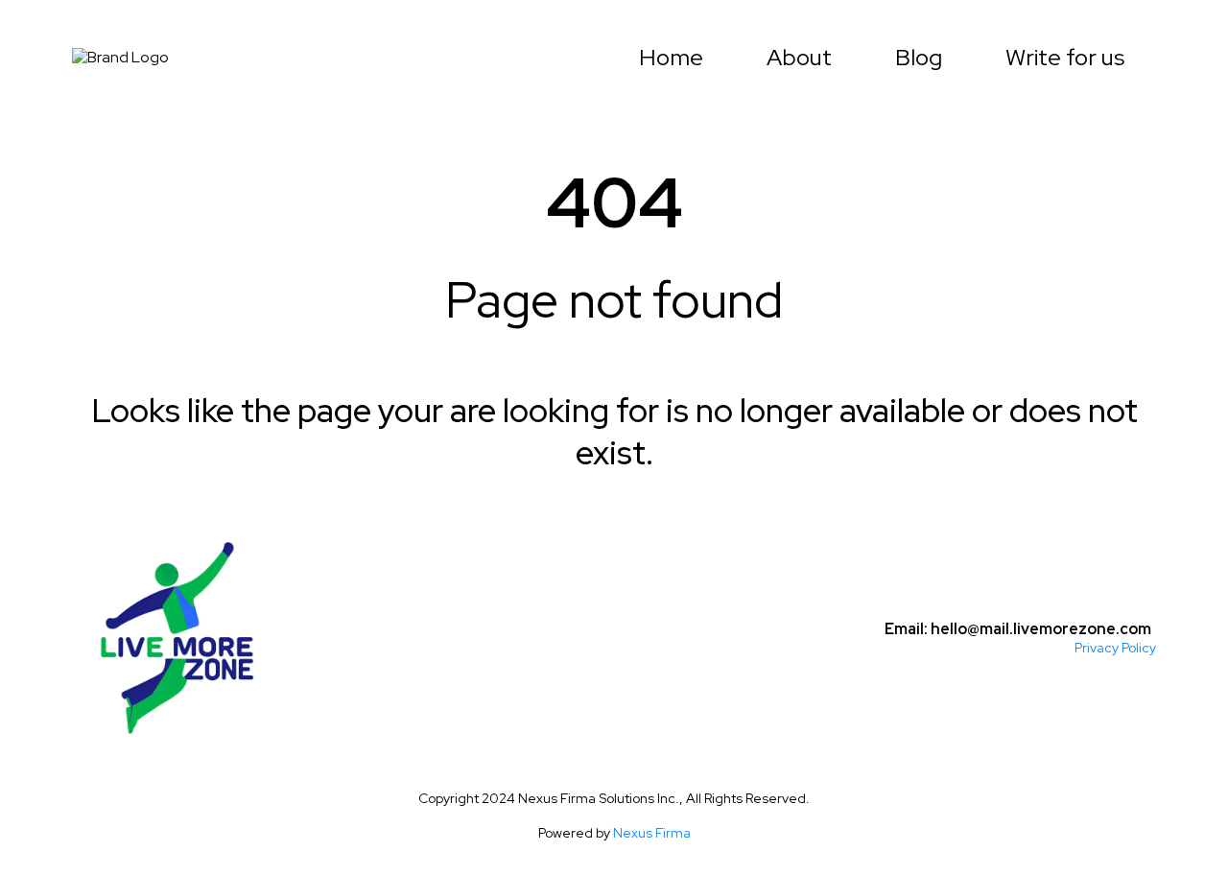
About (799, 57)
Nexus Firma (652, 832)
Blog (918, 57)
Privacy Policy (1115, 647)
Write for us (1064, 57)
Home (671, 57)
